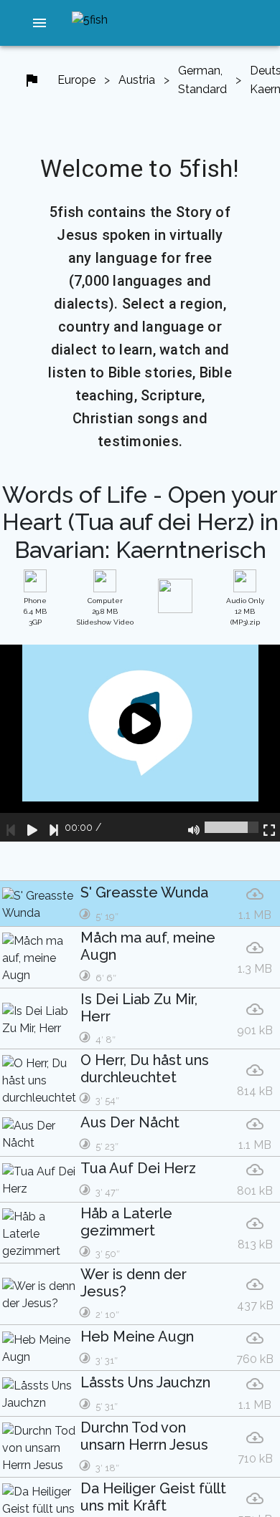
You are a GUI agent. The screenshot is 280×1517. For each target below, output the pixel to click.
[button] (40, 22)
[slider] (231, 827)
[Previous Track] (11, 827)
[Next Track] (54, 827)
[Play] (32, 827)
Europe (76, 80)
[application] (140, 743)
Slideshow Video (105, 611)
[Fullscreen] (269, 827)
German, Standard (202, 80)
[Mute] (194, 827)
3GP (35, 611)
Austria (136, 80)
